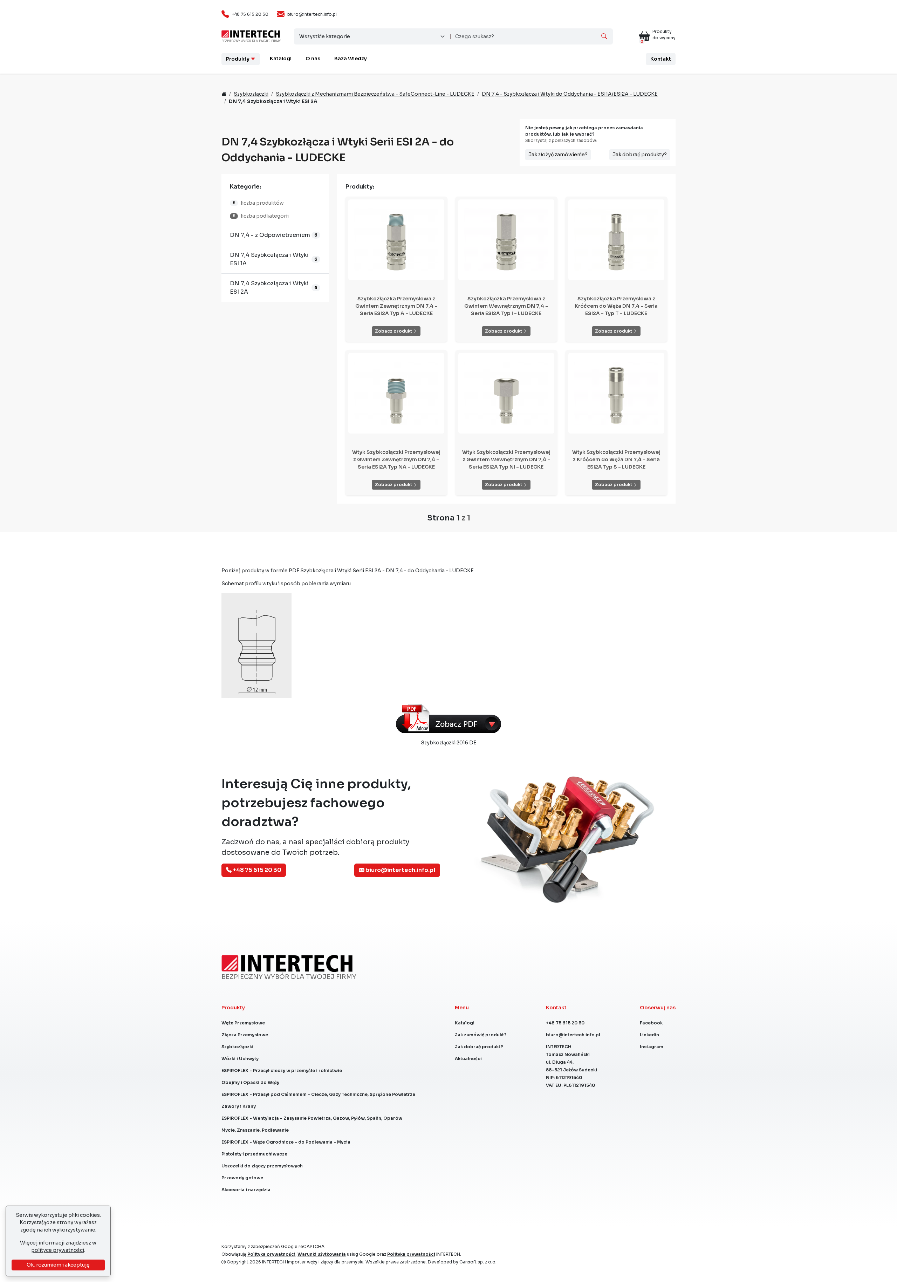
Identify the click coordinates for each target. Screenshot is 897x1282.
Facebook (651, 1022)
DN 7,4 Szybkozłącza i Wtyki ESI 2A (269, 287)
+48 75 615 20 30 (250, 14)
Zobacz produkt (394, 331)
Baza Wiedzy (350, 58)
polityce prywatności (57, 1250)
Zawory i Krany (238, 1106)
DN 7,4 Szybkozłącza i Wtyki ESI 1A (269, 259)
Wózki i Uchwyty (240, 1058)
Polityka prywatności (271, 1254)
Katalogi (281, 58)
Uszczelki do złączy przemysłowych (262, 1165)
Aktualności (468, 1058)
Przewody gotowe (242, 1177)
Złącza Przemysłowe (244, 1034)
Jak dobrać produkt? (479, 1046)
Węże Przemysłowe (243, 1022)
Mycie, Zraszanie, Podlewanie (255, 1130)
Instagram (651, 1046)
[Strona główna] (250, 33)
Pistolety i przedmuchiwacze (254, 1154)
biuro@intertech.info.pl (312, 14)
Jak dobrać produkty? (639, 154)
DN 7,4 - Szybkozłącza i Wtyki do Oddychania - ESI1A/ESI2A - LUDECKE (570, 94)
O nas (313, 58)
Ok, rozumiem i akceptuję (58, 1265)
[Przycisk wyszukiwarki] (604, 36)
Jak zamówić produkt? (481, 1034)
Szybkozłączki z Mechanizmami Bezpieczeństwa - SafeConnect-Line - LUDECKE (375, 94)
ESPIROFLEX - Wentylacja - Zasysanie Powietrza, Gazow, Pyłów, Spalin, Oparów (311, 1118)
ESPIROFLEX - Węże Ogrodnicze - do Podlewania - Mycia (285, 1142)
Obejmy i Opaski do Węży (250, 1082)
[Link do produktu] (396, 239)
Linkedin (649, 1034)
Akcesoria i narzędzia (246, 1189)
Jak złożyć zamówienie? (558, 154)
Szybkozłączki (251, 94)
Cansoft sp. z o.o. (478, 1261)
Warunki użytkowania (321, 1254)
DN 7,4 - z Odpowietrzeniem (270, 235)
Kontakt (660, 59)
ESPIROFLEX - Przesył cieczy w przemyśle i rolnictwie (281, 1070)
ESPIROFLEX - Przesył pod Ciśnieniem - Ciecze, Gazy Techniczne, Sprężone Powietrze (318, 1094)
